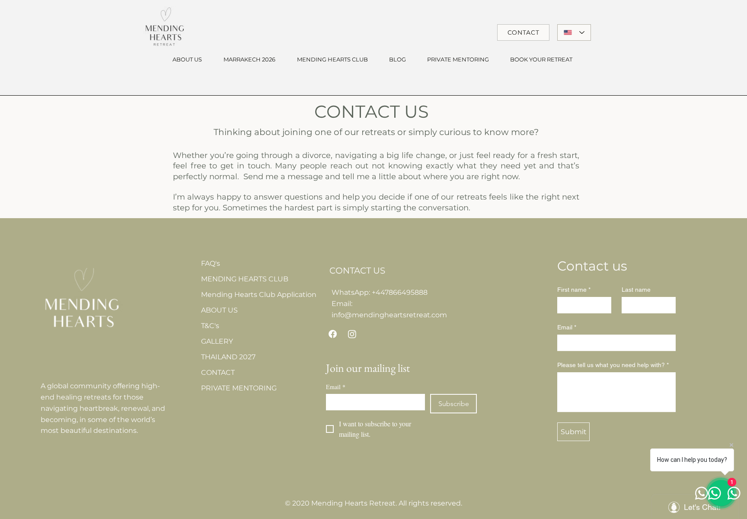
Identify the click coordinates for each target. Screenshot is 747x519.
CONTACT (218, 372)
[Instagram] (352, 334)
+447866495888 (400, 292)
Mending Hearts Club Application (242, 294)
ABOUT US (219, 310)
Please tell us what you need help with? (613, 364)
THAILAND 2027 (228, 357)
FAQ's (210, 263)
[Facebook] (332, 334)
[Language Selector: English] (574, 32)
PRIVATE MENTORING (239, 388)
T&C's (210, 326)
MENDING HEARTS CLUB (242, 279)
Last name (636, 289)
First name (574, 289)
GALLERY (217, 341)
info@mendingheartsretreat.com (389, 315)
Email (335, 386)
